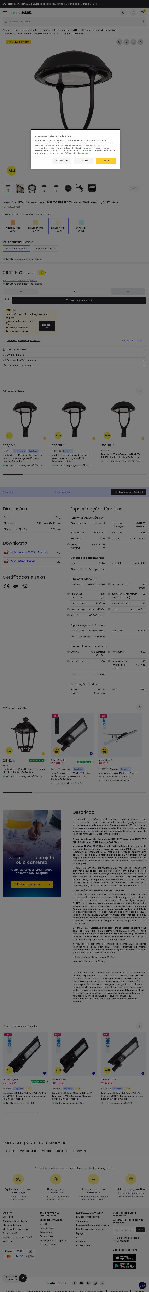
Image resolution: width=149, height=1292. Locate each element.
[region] (75, 149)
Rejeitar (84, 161)
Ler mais (86, 153)
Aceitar (106, 161)
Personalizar (62, 161)
